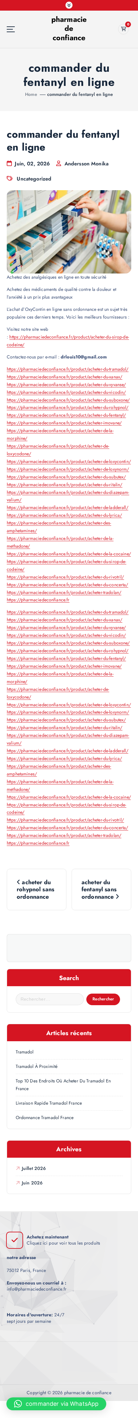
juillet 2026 (34, 1168)
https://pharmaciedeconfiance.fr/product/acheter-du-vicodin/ (66, 392)
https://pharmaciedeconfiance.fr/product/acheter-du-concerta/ (67, 584)
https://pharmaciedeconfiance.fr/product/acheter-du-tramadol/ (67, 369)
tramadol (25, 1052)
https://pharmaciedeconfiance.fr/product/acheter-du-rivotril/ (65, 577)
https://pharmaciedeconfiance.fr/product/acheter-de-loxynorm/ (68, 469)
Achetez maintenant (48, 1237)
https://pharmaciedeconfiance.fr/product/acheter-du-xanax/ (64, 377)
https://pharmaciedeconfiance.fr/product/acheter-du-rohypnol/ (67, 407)
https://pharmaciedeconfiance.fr (38, 600)
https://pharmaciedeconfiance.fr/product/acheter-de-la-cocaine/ (69, 554)
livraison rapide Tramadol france (49, 1103)
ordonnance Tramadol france (45, 1117)
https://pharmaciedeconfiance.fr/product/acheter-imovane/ (64, 423)
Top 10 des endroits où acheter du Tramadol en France (63, 1085)
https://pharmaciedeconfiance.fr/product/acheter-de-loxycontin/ (69, 461)
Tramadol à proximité (37, 1066)
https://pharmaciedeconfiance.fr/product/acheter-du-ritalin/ (64, 484)
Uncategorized (34, 178)
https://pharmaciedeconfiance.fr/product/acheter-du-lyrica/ (64, 515)
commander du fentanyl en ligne (80, 94)
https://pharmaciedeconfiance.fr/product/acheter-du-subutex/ (66, 477)
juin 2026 (32, 1183)
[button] (56, 1403)
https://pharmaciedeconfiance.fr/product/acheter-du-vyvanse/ (66, 384)
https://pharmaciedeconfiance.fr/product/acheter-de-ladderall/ (67, 507)
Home (31, 94)
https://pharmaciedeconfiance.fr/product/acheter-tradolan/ (64, 592)
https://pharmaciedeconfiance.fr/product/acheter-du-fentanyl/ (66, 415)
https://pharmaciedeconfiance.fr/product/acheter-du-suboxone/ (68, 400)
